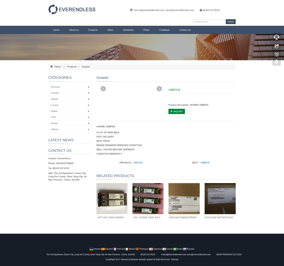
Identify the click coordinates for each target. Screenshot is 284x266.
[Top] (276, 63)
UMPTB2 (138, 162)
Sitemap (174, 259)
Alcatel (54, 99)
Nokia (54, 111)
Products (93, 30)
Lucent (54, 105)
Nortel (54, 123)
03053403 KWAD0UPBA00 (183, 217)
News (110, 30)
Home (56, 30)
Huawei (85, 66)
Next (159, 88)
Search (230, 22)
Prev (103, 88)
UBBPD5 (205, 162)
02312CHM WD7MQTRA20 (219, 217)
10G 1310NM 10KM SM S (146, 217)
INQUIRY (178, 111)
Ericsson (55, 86)
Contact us (185, 30)
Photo (146, 30)
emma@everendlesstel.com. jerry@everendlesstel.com (164, 10)
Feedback (164, 30)
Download (128, 30)
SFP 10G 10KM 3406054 (111, 217)
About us (74, 30)
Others (54, 129)
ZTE (53, 117)
